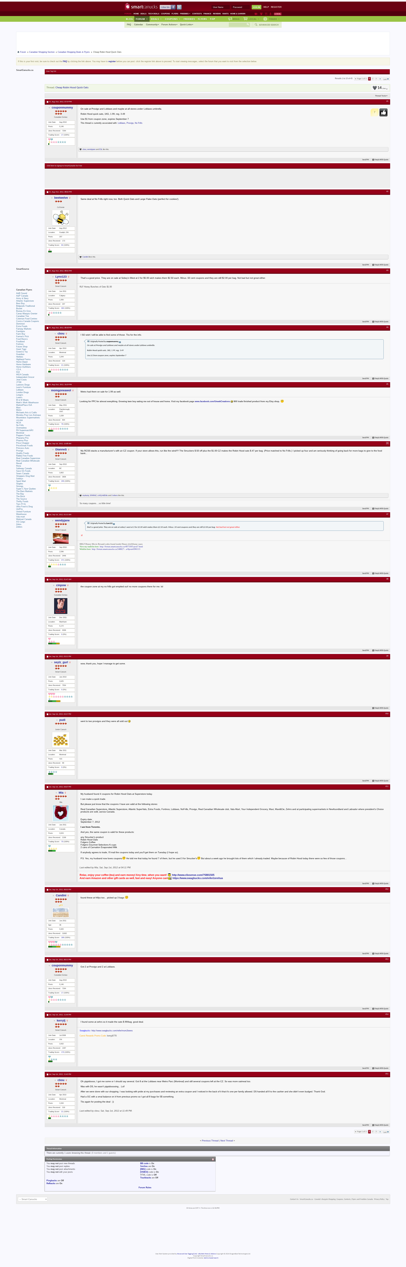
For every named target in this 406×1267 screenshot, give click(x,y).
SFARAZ (93, 495)
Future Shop (21, 346)
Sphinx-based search (211, 1258)
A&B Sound (21, 293)
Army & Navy (22, 298)
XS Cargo (20, 522)
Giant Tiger (21, 349)
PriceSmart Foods (24, 445)
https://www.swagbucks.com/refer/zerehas (198, 878)
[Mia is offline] (60, 813)
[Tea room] (256, 13)
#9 (387, 656)
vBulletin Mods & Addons (207, 1254)
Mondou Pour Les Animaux (28, 415)
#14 (387, 1014)
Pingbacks (51, 1180)
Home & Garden (237, 14)
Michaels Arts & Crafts (26, 412)
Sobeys (19, 478)
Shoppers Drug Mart (25, 476)
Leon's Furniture (23, 387)
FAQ (129, 24)
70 (62, 841)
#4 (387, 327)
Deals (143, 14)
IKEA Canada (22, 374)
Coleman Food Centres (26, 318)
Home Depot (22, 362)
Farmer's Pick (22, 336)
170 (62, 1052)
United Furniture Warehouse (23, 512)
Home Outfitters (23, 367)
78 (62, 424)
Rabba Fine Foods (24, 456)
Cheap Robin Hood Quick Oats (72, 87)
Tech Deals (153, 14)
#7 (387, 514)
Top (212, 18)
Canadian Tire (22, 316)
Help (266, 7)
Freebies (185, 14)
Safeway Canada (24, 468)
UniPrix (19, 509)
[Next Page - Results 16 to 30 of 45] (380, 79)
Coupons (165, 14)
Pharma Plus (22, 440)
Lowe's (19, 397)
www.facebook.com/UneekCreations (212, 401)
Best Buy (20, 303)
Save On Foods (23, 471)
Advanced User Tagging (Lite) (187, 1254)
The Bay (20, 494)
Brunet (19, 308)
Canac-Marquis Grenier (26, 313)
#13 (387, 959)
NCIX (18, 422)
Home (136, 14)
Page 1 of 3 (362, 79)
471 (62, 560)
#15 (387, 1074)
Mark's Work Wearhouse (27, 402)
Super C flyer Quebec (26, 489)
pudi (62, 719)
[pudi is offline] (60, 740)
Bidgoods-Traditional (25, 306)
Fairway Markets (23, 329)
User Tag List (51, 71)
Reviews (217, 14)
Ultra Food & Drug (24, 506)
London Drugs (22, 392)
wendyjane (91, 149)
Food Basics (22, 339)
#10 (387, 714)
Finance (207, 14)
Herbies (19, 357)
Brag (236, 18)
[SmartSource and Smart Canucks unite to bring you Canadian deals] (29, 276)
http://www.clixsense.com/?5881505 (193, 875)
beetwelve (61, 197)
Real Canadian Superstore (28, 458)
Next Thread (226, 1140)
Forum (142, 18)
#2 (387, 191)
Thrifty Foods (22, 501)
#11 (387, 786)
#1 (387, 101)
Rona (18, 466)
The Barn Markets (24, 491)
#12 (387, 889)
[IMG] (142, 1169)
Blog (129, 18)
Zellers (19, 527)
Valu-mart (20, 517)
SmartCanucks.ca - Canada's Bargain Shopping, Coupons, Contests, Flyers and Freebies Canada (336, 1199)
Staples (19, 483)
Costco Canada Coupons (27, 321)
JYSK (19, 382)
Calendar (138, 24)
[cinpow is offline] (60, 606)
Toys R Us (21, 504)
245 (62, 481)
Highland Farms (23, 359)
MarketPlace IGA (24, 405)
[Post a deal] (278, 13)
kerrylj (61, 1020)
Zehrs (18, 524)
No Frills (138, 123)
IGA (18, 372)
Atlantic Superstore (25, 301)
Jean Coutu (21, 379)
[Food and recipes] (266, 13)
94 (62, 245)
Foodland (20, 341)
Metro (18, 410)
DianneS (61, 449)
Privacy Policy (379, 1199)
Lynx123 (61, 276)
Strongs (19, 486)
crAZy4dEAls (103, 495)
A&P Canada (22, 296)
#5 (387, 384)
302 (62, 308)
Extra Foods (21, 326)
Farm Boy (20, 334)
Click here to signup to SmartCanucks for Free (64, 166)
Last (385, 79)
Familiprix (20, 331)
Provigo (130, 123)
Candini (85, 257)
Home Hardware (23, 364)
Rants (226, 14)
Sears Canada (22, 473)
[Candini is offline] (60, 912)
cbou (84, 149)
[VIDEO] (144, 1172)
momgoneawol (61, 390)
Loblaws (121, 123)
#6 (387, 443)
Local (254, 18)
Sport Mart (21, 481)
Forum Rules (145, 1187)
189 (62, 937)
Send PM (365, 160)
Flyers (175, 14)
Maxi (18, 407)
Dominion (20, 324)
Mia (61, 792)
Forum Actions (168, 24)
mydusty (85, 495)
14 (381, 88)
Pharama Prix (22, 438)
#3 (387, 270)
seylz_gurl (61, 662)
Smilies (144, 1166)
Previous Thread (210, 1140)
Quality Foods (22, 453)
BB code (144, 1163)
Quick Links (186, 24)
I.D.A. (19, 369)
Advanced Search (269, 24)
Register (276, 7)
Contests (197, 14)
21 (62, 365)
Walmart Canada (23, 519)
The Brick (20, 496)
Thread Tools (380, 96)
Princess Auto (22, 448)
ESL (100, 149)
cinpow (61, 585)
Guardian (20, 354)
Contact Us (294, 1199)
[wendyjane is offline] (60, 538)
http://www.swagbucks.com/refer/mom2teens (112, 1030)
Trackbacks (145, 1177)
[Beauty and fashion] (261, 13)
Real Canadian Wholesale (28, 461)
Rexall (19, 463)
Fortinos (20, 344)
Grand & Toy (22, 351)
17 (62, 135)
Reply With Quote (381, 160)
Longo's (19, 395)
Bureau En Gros (23, 311)
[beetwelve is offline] (60, 218)
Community (151, 24)
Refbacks (50, 1183)
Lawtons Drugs (23, 385)
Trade (274, 18)
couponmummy (62, 107)
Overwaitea (21, 428)
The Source (21, 499)
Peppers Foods (23, 435)
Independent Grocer (25, 377)
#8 (387, 579)
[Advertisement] (105, 178)
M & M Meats (22, 400)
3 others (114, 495)
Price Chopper (22, 443)
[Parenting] (270, 13)
